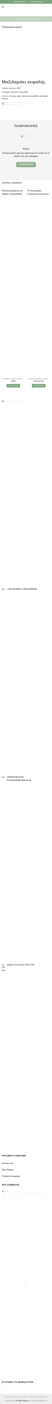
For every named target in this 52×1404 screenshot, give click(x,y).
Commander (39, 381)
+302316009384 (29, 589)
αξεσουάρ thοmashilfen (30, 96)
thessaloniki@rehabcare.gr (19, 780)
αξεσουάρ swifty (15, 96)
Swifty (13, 381)
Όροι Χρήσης (8, 1170)
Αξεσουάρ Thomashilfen (26, 19)
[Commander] (38, 283)
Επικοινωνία (7, 1163)
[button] (44, 10)
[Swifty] (13, 283)
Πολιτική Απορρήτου (11, 1176)
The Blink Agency (22, 1401)
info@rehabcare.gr (15, 777)
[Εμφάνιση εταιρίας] (11, 105)
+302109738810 (14, 589)
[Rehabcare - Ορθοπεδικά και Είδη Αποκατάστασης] (19, 10)
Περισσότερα (13, 385)
